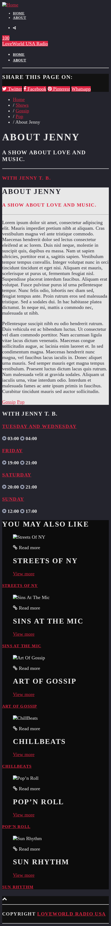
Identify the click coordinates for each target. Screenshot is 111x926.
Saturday (17, 475)
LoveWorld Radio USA (71, 914)
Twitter (14, 89)
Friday (12, 450)
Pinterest (61, 89)
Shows (22, 105)
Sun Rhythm (17, 887)
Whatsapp (81, 89)
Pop (19, 116)
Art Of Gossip (19, 706)
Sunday (13, 499)
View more (23, 573)
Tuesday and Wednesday (39, 426)
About (19, 18)
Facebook (36, 89)
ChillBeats (17, 766)
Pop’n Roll (16, 826)
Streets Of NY (20, 585)
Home (19, 13)
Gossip (22, 110)
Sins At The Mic (21, 646)
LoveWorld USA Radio (25, 43)
